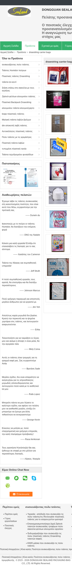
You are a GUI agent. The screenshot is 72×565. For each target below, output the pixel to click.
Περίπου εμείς (11, 514)
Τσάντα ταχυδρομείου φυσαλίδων (17, 154)
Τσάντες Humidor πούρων (14, 70)
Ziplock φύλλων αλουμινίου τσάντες (18, 96)
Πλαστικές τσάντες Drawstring (16, 76)
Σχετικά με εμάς (50, 45)
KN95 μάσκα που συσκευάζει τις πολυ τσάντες (45, 544)
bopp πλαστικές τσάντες (13, 114)
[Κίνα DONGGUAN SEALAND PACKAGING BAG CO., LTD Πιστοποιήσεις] (10, 177)
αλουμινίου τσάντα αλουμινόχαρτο (18, 108)
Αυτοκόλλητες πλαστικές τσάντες (17, 131)
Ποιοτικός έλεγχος (9, 526)
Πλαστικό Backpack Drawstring (16, 102)
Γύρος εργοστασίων (11, 519)
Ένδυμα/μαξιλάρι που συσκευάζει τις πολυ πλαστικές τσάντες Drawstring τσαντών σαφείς (44, 536)
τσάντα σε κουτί (9, 82)
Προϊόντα (30, 45)
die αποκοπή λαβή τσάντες (14, 125)
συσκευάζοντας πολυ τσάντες (15, 64)
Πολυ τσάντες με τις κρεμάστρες (17, 137)
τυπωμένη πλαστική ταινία (14, 149)
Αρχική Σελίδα (11, 45)
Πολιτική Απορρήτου (9, 549)
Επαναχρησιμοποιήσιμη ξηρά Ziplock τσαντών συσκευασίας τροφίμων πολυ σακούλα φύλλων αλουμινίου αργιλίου (45, 526)
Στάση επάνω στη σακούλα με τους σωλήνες (18, 89)
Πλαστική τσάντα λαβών (13, 143)
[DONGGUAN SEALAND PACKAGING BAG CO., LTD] (19, 11)
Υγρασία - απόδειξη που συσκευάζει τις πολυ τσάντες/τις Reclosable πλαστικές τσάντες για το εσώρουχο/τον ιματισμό (45, 517)
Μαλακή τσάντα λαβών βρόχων (16, 119)
